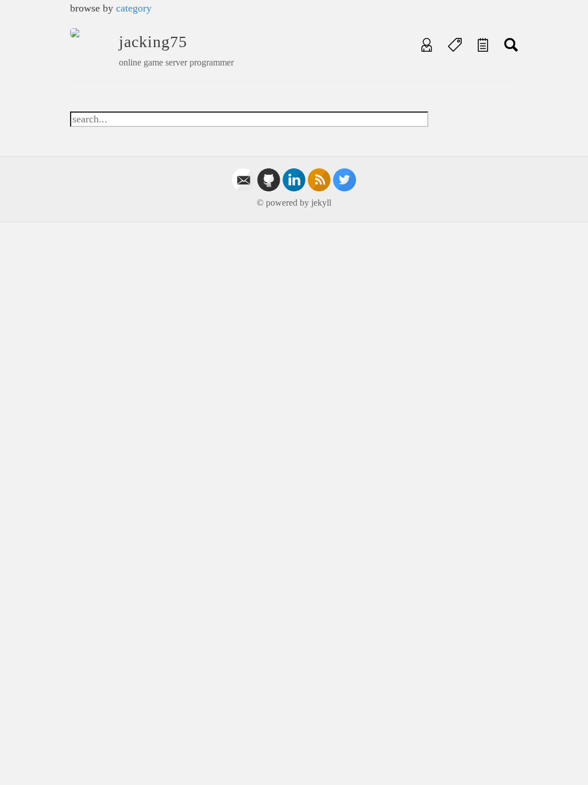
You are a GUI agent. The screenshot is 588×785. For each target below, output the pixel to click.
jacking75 (153, 42)
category (134, 8)
